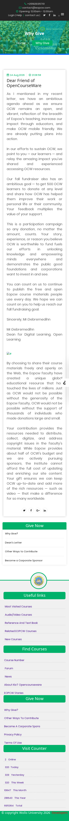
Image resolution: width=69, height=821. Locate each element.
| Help (18, 15)
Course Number (14, 660)
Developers (59, 813)
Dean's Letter (13, 542)
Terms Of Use (13, 743)
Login (11, 15)
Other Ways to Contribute (21, 551)
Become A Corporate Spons (22, 726)
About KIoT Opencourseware (23, 685)
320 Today (11, 767)
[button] (62, 14)
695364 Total (13, 805)
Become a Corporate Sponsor (24, 560)
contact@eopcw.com (36, 7)
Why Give (42, 43)
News (8, 676)
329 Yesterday (14, 775)
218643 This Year (15, 798)
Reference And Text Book (21, 623)
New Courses (13, 639)
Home (20, 43)
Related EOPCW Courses (20, 631)
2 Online (10, 759)
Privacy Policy (13, 734)
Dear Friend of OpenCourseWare (24, 83)
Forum (8, 668)
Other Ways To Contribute (21, 718)
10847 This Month (15, 790)
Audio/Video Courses (18, 615)
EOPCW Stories (13, 693)
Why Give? (11, 533)
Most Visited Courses (18, 606)
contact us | (33, 15)
